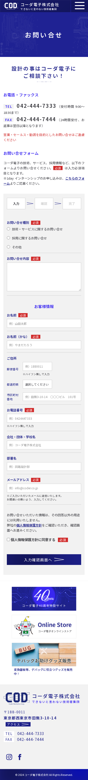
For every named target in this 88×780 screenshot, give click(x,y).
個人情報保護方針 (29, 525)
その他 (17, 247)
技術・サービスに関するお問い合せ (37, 229)
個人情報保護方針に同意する (33, 539)
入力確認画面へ (38, 559)
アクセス (13, 724)
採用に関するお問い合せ (29, 238)
